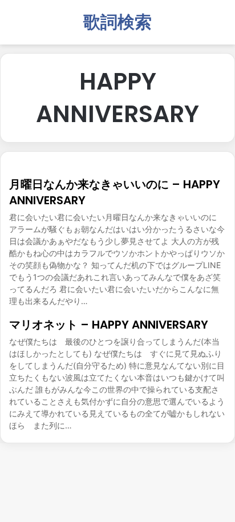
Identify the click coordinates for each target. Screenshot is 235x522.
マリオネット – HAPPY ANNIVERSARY (108, 325)
